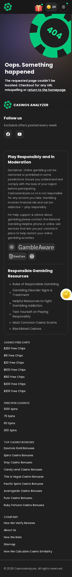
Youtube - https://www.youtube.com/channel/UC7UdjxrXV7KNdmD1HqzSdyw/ (19, 134)
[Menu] (63, 7)
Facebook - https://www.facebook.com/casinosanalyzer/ (8, 134)
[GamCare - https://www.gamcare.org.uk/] (17, 256)
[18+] (12, 247)
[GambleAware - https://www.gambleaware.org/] (36, 247)
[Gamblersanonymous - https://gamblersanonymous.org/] (32, 256)
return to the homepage (46, 90)
